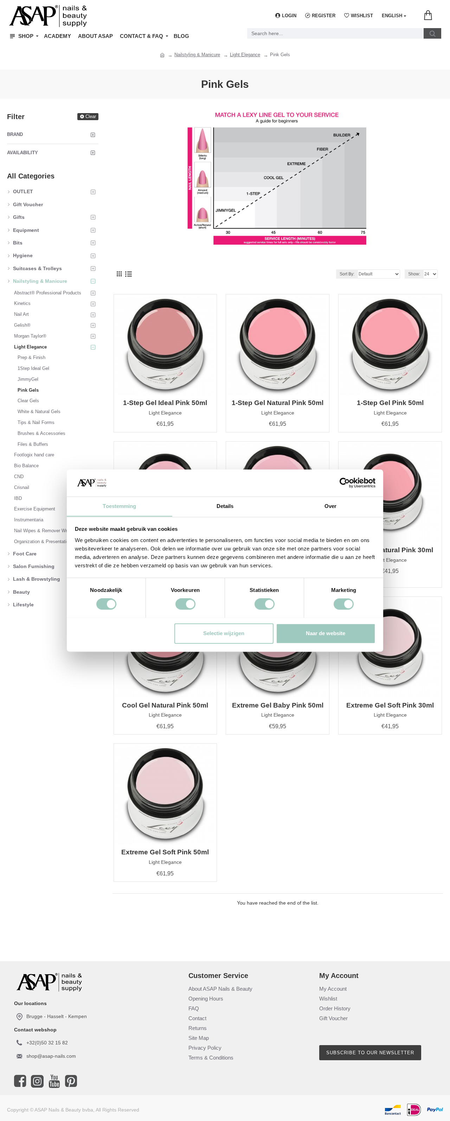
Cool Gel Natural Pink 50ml (165, 705)
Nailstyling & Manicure (197, 54)
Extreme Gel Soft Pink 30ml (390, 705)
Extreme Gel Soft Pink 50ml (165, 852)
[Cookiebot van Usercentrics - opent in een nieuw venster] (344, 482)
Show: (414, 274)
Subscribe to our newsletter (370, 1052)
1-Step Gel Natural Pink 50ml (277, 402)
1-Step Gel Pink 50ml (390, 402)
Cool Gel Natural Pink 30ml (390, 550)
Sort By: (347, 274)
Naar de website (325, 633)
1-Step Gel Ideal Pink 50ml (165, 402)
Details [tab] (225, 506)
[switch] (185, 604)
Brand (15, 134)
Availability (22, 152)
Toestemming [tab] (119, 506)
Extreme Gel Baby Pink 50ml (277, 705)
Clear (90, 116)
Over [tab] (330, 506)
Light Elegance (245, 54)
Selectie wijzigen (223, 633)
